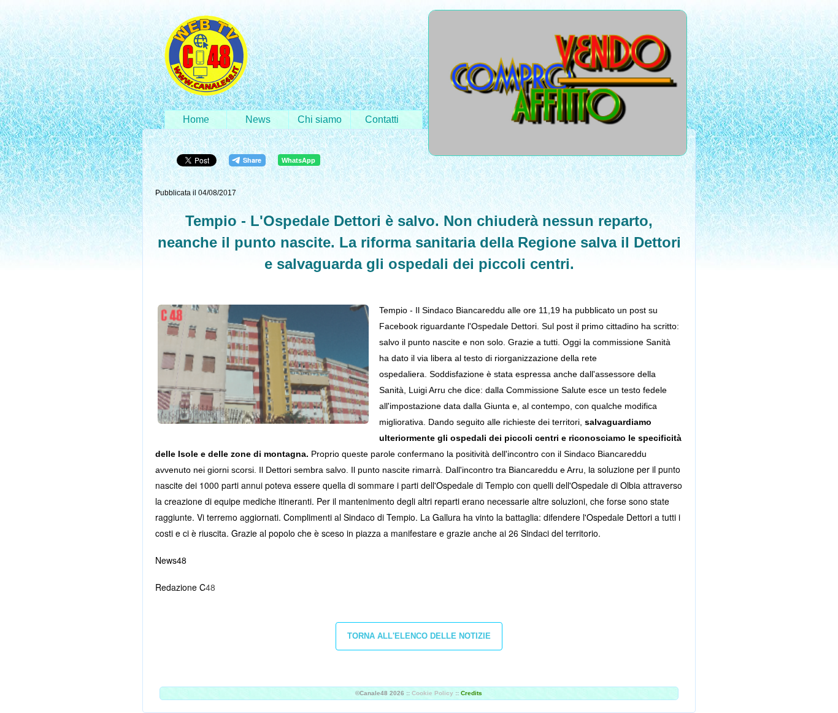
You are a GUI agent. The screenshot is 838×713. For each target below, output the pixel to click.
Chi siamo (320, 119)
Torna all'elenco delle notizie (419, 636)
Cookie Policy (432, 693)
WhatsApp (298, 160)
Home (196, 119)
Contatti (382, 119)
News (258, 119)
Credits (471, 693)
